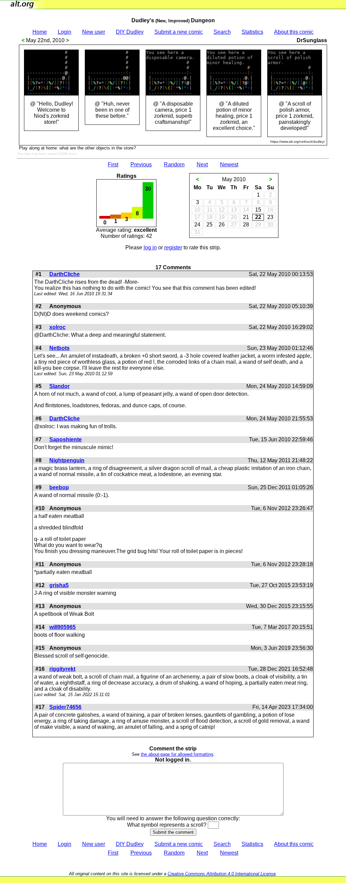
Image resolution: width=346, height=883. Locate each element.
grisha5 (59, 585)
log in (150, 247)
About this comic (294, 32)
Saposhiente (65, 439)
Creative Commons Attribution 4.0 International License (222, 873)
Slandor (59, 386)
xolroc (57, 327)
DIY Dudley (130, 32)
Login (64, 32)
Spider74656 (65, 707)
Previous (141, 164)
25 (209, 224)
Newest (229, 164)
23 (270, 217)
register (173, 247)
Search (222, 32)
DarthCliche (64, 274)
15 (258, 210)
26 (222, 224)
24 (197, 224)
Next (202, 164)
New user (93, 32)
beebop (59, 487)
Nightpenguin (66, 460)
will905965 (62, 627)
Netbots (59, 348)
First (113, 164)
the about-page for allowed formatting (177, 754)
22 (258, 217)
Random (174, 164)
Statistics (252, 32)
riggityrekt (62, 669)
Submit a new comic (178, 32)
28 (246, 224)
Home (39, 32)
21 (246, 217)
